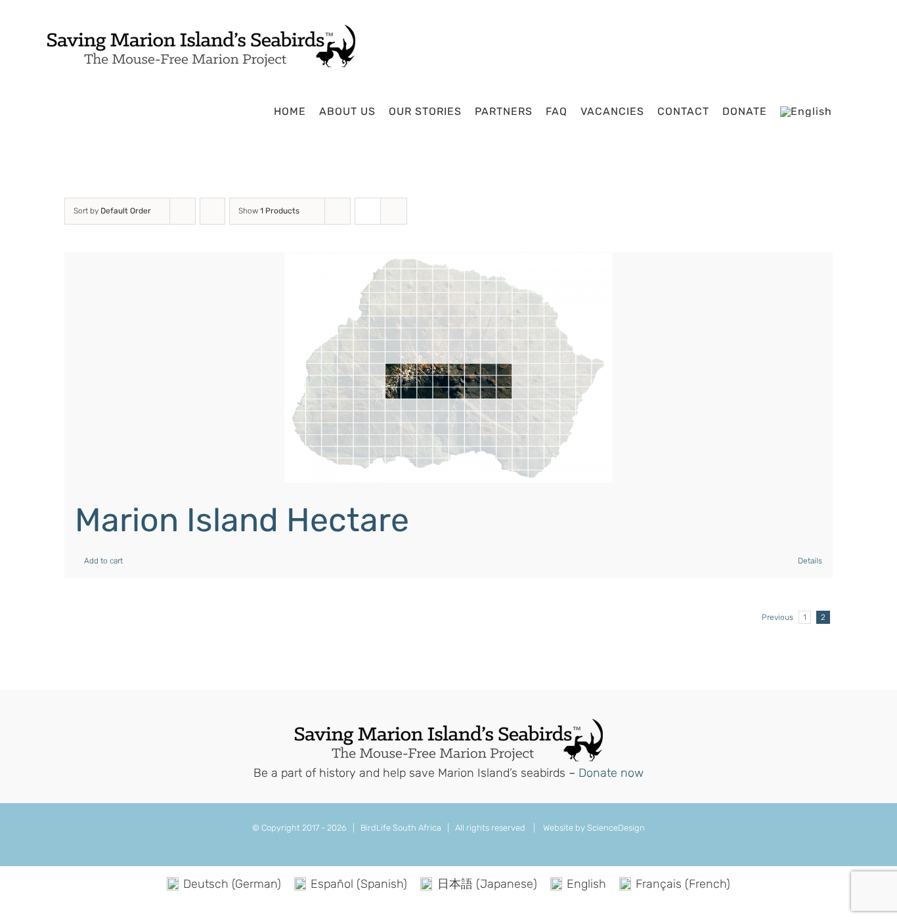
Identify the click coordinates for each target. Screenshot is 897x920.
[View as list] (393, 211)
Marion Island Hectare (242, 520)
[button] (849, 111)
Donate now (611, 773)
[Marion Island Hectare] (448, 368)
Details (810, 560)
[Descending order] (212, 211)
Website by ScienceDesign (593, 828)
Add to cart (103, 560)
